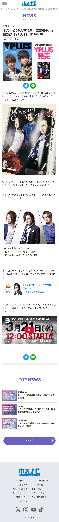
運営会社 (23, 500)
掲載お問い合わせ (39, 496)
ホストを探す (21, 484)
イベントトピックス (40, 492)
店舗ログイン (21, 496)
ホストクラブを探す (40, 480)
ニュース (7, 39)
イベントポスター (19, 492)
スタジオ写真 (37, 484)
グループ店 (36, 488)
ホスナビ (18, 39)
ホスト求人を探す (19, 488)
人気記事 (29, 440)
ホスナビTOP (21, 480)
